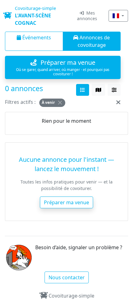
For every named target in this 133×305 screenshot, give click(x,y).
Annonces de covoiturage (94, 41)
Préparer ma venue (66, 202)
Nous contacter (67, 277)
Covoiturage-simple (71, 295)
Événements (36, 37)
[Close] (60, 102)
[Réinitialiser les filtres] (118, 102)
